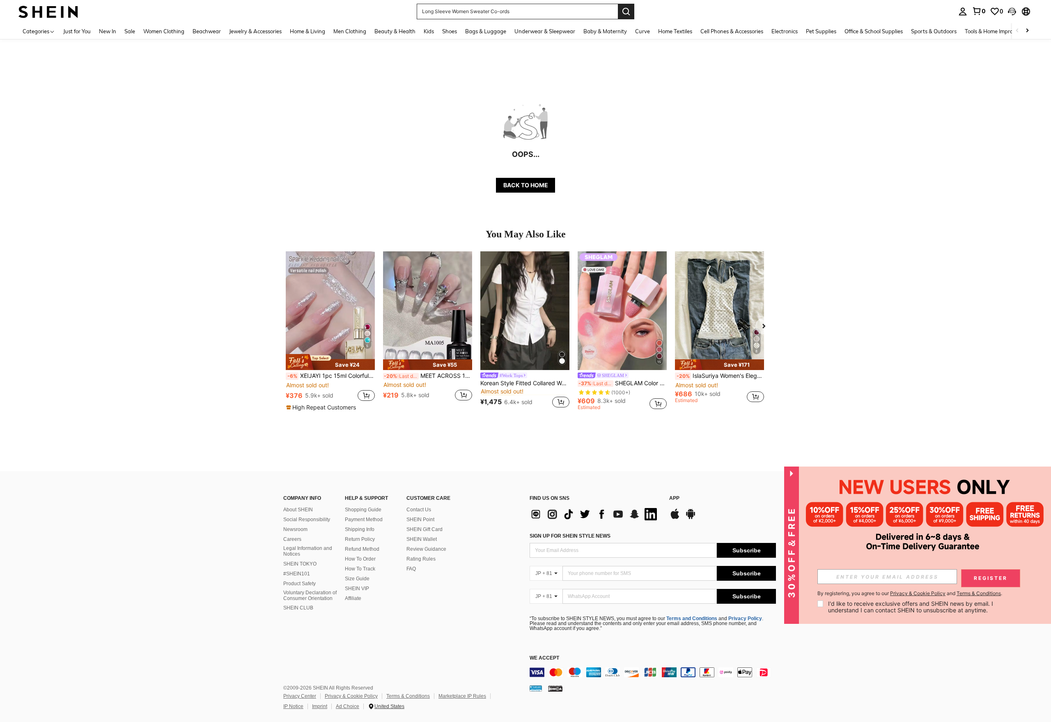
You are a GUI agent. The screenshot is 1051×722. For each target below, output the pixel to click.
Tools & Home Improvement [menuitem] (998, 31)
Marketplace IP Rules (462, 696)
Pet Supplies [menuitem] (821, 31)
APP (674, 498)
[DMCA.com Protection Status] (555, 688)
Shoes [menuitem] (449, 31)
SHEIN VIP (357, 588)
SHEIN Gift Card (424, 529)
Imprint (319, 706)
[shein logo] (48, 11)
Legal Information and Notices (307, 551)
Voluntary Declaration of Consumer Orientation (310, 595)
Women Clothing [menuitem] (163, 31)
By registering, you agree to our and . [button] (909, 593)
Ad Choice (347, 706)
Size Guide (357, 579)
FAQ (411, 569)
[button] (1012, 11)
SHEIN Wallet (421, 539)
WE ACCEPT (544, 658)
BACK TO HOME (525, 185)
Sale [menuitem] (129, 31)
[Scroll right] (1027, 31)
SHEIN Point (420, 519)
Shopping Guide (363, 510)
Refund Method (362, 549)
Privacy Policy (745, 618)
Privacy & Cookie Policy (351, 696)
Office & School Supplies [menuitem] (873, 31)
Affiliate (353, 598)
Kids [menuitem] (429, 31)
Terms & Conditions (408, 696)
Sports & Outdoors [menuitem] (934, 31)
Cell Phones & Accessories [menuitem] (731, 31)
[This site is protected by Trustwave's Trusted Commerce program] (536, 688)
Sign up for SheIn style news (570, 536)
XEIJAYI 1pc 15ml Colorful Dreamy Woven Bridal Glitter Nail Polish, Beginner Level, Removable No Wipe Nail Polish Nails (331, 375)
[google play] (690, 518)
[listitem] (330, 331)
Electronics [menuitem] (784, 31)
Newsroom (295, 529)
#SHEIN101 (296, 574)
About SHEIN (298, 510)
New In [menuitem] (107, 31)
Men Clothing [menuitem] (349, 31)
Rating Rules (421, 559)
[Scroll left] (1017, 31)
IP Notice (293, 706)
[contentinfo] (653, 672)
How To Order (360, 559)
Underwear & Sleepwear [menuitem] (544, 31)
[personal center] (963, 11)
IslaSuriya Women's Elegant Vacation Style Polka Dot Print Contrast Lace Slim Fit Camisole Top (720, 375)
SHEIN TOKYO (300, 564)
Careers (292, 539)
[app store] (675, 518)
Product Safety (299, 583)
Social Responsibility (306, 519)
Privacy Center (299, 696)
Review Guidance (426, 549)
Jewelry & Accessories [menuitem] (255, 31)
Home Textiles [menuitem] (675, 31)
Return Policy (360, 539)
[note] (330, 362)
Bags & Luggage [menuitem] (485, 31)
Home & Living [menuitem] (307, 31)
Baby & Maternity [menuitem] (605, 31)
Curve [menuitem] (642, 31)
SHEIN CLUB (298, 608)
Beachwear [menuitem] (207, 31)
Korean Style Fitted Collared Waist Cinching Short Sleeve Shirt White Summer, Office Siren (524, 383)
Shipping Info (359, 529)
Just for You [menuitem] (77, 31)
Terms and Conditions (691, 618)
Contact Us (418, 510)
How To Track (360, 569)
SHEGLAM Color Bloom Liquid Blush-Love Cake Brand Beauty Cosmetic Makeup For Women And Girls (622, 383)
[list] (595, 514)
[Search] (626, 11)
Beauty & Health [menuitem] (394, 31)
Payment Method (364, 519)
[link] (979, 11)
